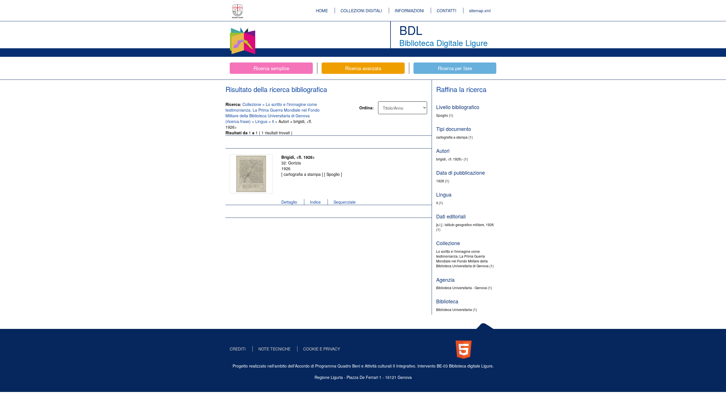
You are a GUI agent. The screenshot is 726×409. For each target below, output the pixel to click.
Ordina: (366, 107)
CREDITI (238, 349)
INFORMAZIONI (409, 10)
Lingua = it (265, 121)
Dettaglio (289, 202)
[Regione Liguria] (237, 7)
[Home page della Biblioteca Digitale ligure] (242, 28)
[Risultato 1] (251, 174)
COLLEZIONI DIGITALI (361, 10)
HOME (322, 10)
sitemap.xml (480, 10)
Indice (315, 202)
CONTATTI (446, 10)
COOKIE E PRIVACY (321, 349)
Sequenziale (345, 202)
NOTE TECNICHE (274, 349)
